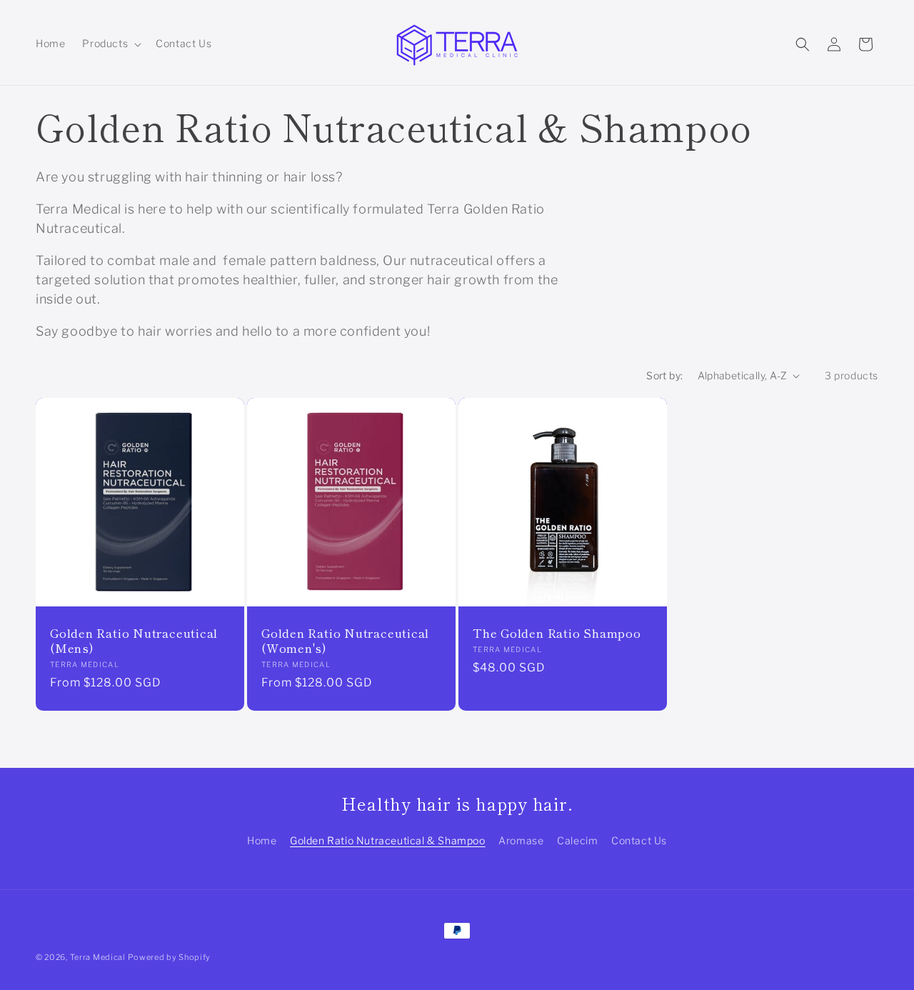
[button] (110, 44)
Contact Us (639, 840)
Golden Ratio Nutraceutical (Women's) (345, 641)
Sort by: (664, 375)
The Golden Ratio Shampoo (557, 633)
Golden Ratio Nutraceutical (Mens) (134, 641)
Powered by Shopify (169, 957)
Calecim (577, 840)
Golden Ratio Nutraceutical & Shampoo (388, 840)
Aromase (520, 840)
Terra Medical (98, 957)
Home (261, 840)
